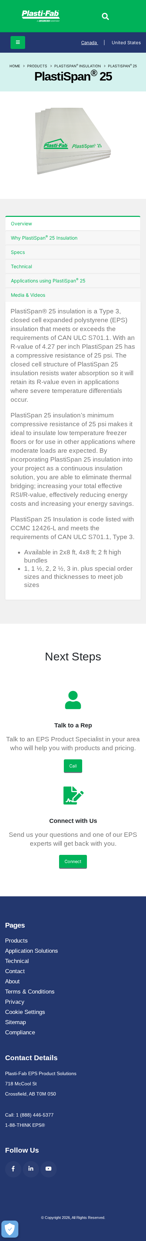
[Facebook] (13, 1169)
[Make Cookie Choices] (9, 1229)
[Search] (105, 17)
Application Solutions (31, 951)
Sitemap (15, 1022)
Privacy (14, 1002)
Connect (73, 861)
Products (37, 66)
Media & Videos (28, 295)
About (12, 981)
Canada (93, 42)
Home (15, 66)
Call (73, 766)
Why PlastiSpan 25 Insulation (44, 238)
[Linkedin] (31, 1169)
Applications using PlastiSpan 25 (48, 280)
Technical (21, 266)
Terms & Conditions (30, 991)
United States (126, 42)
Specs (18, 252)
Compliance (20, 1032)
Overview (21, 223)
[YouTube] (48, 1169)
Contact (15, 971)
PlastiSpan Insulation (77, 66)
